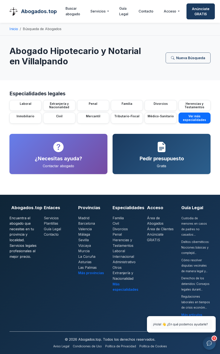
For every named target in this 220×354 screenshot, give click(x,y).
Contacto (146, 11)
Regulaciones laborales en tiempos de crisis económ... (195, 302)
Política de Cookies (153, 346)
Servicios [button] (98, 11)
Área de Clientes (160, 229)
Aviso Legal (61, 346)
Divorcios (120, 229)
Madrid (83, 218)
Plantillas (51, 223)
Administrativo (124, 262)
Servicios (51, 218)
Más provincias (91, 273)
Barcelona (86, 223)
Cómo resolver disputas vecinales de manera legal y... (194, 265)
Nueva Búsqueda (190, 58)
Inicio (13, 29)
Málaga (84, 234)
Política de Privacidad (120, 346)
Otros (117, 267)
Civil (116, 223)
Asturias (85, 262)
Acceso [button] (170, 11)
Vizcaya (84, 245)
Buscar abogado (73, 11)
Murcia (84, 251)
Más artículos (191, 315)
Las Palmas (87, 267)
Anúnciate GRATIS (200, 11)
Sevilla (83, 240)
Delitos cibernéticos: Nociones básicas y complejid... (195, 247)
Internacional (123, 256)
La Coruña (86, 256)
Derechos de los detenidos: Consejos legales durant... (195, 284)
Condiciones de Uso (87, 346)
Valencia (85, 229)
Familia (118, 218)
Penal (117, 234)
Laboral (119, 251)
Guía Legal (123, 11)
